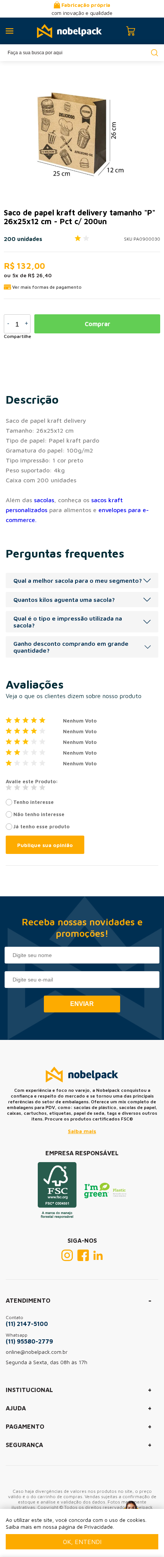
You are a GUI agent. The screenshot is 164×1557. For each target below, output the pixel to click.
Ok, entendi (82, 1541)
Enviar (82, 1004)
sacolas (44, 499)
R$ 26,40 (39, 275)
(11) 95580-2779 (29, 1341)
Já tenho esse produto (41, 826)
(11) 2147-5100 (27, 1323)
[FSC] (57, 1216)
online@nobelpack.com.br (37, 1351)
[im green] (105, 1196)
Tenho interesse (33, 802)
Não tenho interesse (38, 814)
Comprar (97, 323)
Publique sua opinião (45, 845)
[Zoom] (72, 131)
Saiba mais (82, 1131)
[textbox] (82, 52)
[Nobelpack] (69, 31)
